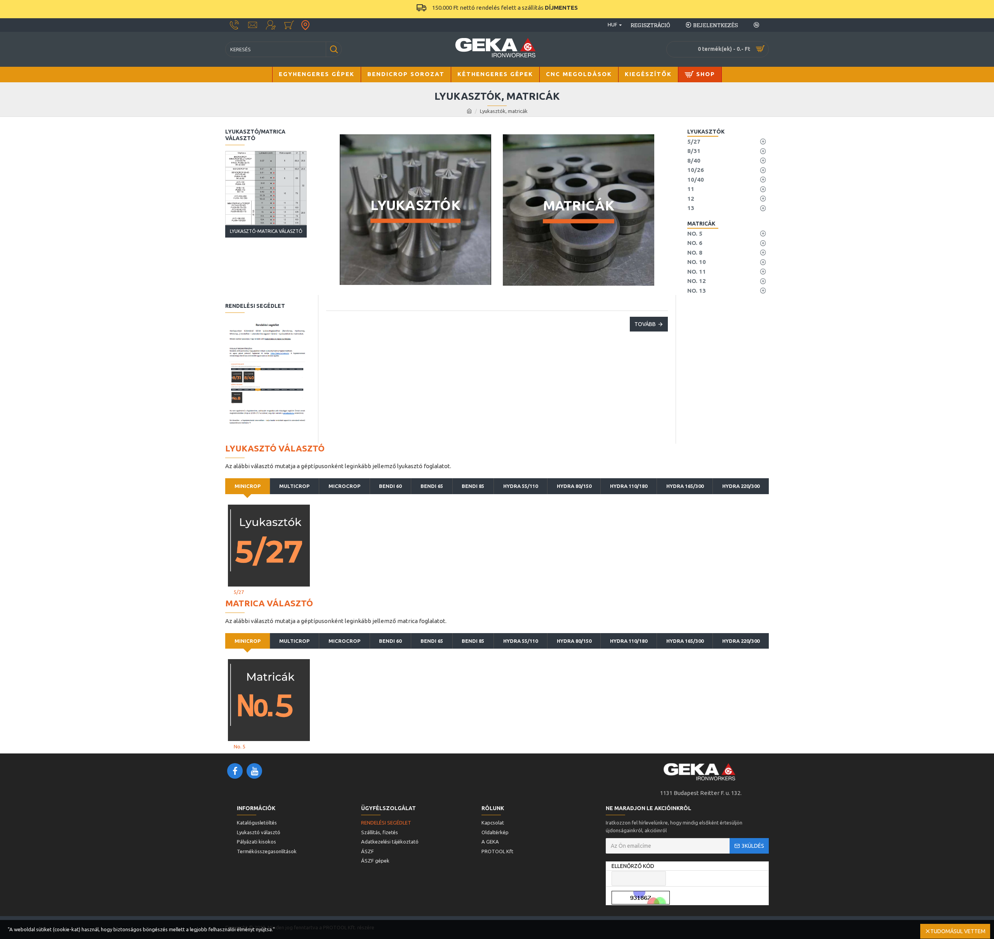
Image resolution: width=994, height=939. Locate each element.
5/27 (239, 592)
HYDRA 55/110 (520, 486)
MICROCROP (344, 486)
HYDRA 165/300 (685, 486)
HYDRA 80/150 (574, 486)
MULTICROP (294, 486)
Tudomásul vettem (957, 931)
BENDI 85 (473, 486)
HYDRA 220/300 (740, 486)
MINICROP (248, 486)
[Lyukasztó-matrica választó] (266, 188)
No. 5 (239, 746)
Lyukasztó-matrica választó (266, 231)
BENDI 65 (432, 486)
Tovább (645, 324)
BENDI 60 (390, 486)
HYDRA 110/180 (628, 486)
